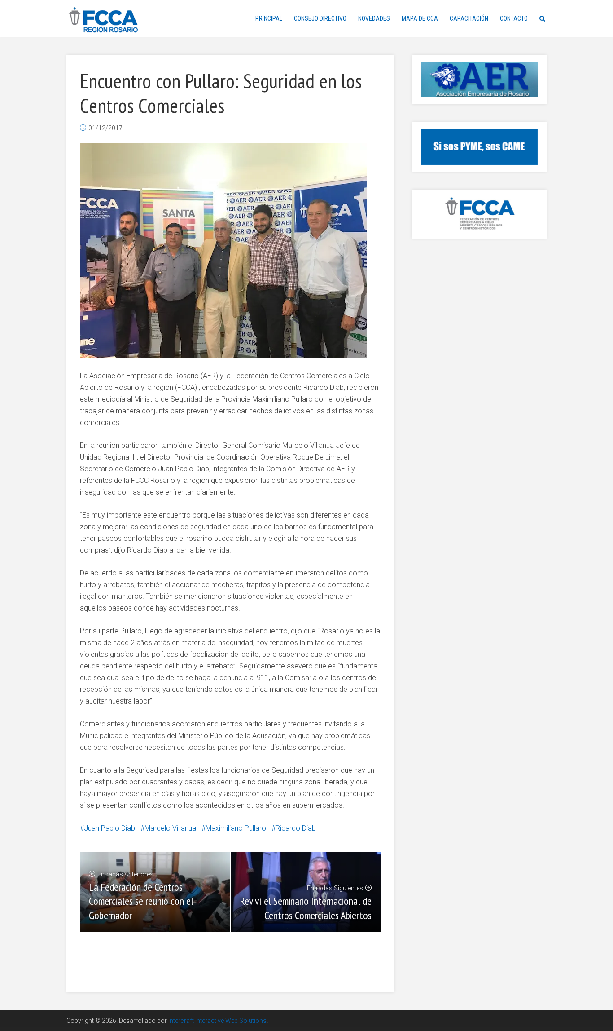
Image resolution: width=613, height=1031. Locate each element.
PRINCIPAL (268, 18)
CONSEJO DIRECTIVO (320, 18)
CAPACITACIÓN (469, 18)
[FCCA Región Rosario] (103, 20)
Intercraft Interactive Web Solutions (217, 1020)
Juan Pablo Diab (109, 828)
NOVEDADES (374, 18)
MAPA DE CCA (420, 18)
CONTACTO (514, 18)
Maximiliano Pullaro (236, 828)
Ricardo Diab (296, 828)
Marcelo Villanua (170, 828)
